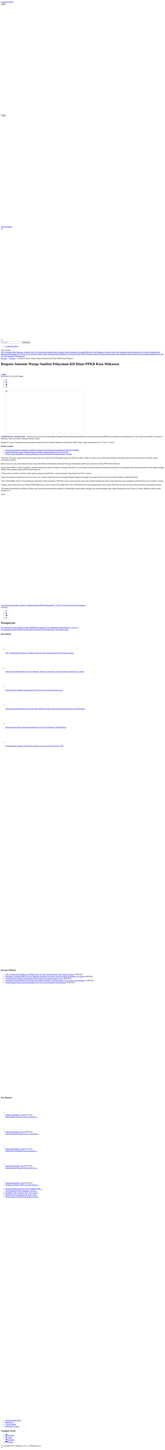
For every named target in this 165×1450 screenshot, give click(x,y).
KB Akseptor (68, 605)
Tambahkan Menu (11, 346)
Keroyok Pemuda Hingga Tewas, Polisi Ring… (22, 1134)
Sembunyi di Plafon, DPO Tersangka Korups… (22, 1185)
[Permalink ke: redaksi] (3, 372)
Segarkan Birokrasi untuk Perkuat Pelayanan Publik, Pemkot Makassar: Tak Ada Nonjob (36, 452)
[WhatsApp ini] (6, 387)
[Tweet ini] (6, 383)
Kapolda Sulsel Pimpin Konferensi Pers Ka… (21, 1168)
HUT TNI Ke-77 (57, 605)
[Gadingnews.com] (82, 338)
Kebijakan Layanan (12, 1426)
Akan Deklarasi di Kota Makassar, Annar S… (21, 1191)
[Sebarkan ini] (6, 380)
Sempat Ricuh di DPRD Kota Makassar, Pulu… (22, 1197)
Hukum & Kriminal (12, 1115)
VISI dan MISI (10, 1424)
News (22, 1115)
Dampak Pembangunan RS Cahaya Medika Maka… (24, 1189)
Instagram (10, 1440)
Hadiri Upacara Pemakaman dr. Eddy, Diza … (21, 1195)
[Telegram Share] (6, 385)
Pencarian (26, 342)
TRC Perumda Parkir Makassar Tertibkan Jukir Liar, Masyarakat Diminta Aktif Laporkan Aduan (35, 352)
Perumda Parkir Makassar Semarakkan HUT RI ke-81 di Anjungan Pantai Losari (34, 690)
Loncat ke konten (7, 2)
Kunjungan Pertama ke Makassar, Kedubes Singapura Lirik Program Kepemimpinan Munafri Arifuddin (42, 450)
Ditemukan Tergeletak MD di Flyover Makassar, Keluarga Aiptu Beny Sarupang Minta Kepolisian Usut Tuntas (109, 352)
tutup (3, 4)
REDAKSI (9, 1422)
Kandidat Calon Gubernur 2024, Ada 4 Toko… (22, 1193)
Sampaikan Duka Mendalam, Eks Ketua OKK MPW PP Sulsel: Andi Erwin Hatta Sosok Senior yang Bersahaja (87, 354)
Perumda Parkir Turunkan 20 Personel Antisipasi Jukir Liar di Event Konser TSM (34, 746)
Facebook (10, 1435)
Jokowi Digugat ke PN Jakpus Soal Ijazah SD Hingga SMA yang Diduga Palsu (34, 630)
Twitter (9, 1437)
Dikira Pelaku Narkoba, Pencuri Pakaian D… (21, 1117)
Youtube (10, 1442)
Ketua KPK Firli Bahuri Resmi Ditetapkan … (21, 1151)
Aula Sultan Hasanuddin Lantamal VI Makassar (18, 605)
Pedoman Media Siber (13, 1420)
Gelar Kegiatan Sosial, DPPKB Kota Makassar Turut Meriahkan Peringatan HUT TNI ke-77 (40, 628)
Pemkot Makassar (79, 605)
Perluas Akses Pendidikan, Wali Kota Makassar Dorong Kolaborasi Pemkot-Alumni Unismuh (38, 454)
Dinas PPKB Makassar (43, 605)
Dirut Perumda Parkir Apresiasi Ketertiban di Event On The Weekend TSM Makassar (35, 727)
